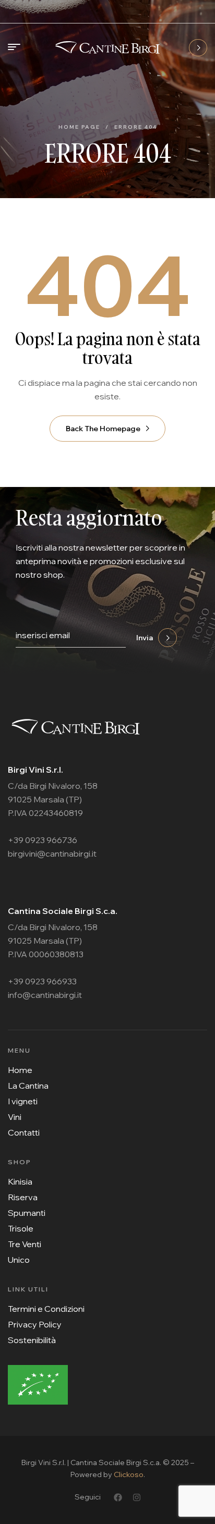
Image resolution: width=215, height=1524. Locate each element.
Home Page (79, 127)
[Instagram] (137, 1497)
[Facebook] (118, 1497)
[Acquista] (198, 47)
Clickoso (129, 1474)
